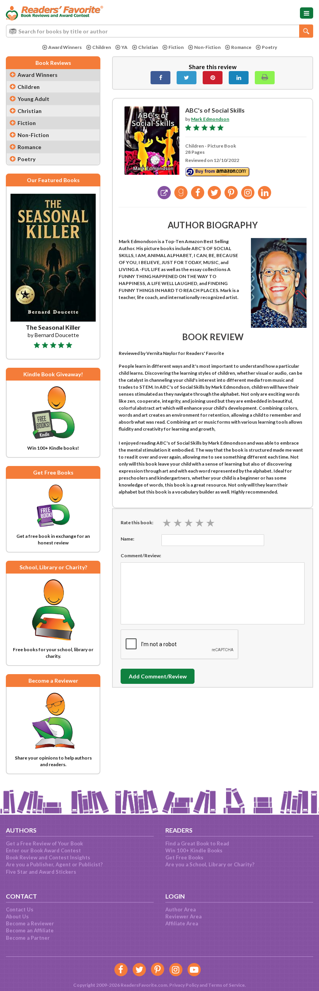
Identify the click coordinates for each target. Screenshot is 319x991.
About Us (17, 916)
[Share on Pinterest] (213, 77)
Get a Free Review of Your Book (44, 843)
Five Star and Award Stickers (41, 872)
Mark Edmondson (210, 119)
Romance (241, 47)
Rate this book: (137, 522)
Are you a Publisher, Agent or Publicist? (54, 864)
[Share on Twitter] (186, 77)
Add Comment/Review (158, 676)
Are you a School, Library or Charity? (209, 864)
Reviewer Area (183, 916)
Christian (148, 47)
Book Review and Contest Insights (48, 857)
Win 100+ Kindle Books (194, 850)
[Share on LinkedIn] (239, 77)
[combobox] (159, 31)
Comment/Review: (141, 555)
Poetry (269, 47)
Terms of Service (226, 985)
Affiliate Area (181, 923)
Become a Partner (28, 938)
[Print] (265, 77)
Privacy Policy (184, 985)
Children (101, 47)
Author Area (180, 909)
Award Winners (65, 47)
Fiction (176, 47)
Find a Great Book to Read (197, 843)
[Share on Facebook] (160, 77)
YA (124, 47)
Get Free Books (184, 857)
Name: (127, 539)
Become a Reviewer (30, 923)
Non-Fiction (207, 47)
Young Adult (33, 99)
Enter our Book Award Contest (43, 850)
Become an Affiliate (30, 930)
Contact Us (19, 909)
